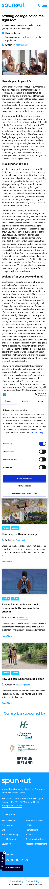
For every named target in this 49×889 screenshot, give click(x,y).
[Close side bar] (4, 852)
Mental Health (32, 830)
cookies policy (36, 432)
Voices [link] (15, 528)
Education (6, 844)
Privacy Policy (16, 882)
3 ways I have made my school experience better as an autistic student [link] (20, 608)
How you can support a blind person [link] (23, 679)
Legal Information (10, 839)
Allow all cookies (24, 478)
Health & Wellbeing (34, 821)
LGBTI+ (29, 825)
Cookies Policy (33, 882)
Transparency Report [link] (12, 806)
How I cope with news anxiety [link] (19, 534)
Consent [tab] (9, 401)
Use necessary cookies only (24, 493)
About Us (30, 835)
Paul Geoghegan (23, 685)
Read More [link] (7, 562)
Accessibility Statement (36, 844)
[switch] (42, 452)
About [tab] (40, 401)
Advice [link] (6, 528)
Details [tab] (24, 401)
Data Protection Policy (36, 839)
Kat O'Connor (22, 45)
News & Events (8, 821)
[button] (44, 5)
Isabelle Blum (22, 618)
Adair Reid (20, 540)
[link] (16, 781)
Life (3, 830)
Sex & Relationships (10, 835)
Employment (8, 825)
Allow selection (24, 486)
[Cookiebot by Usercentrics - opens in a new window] (35, 394)
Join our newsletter (12, 868)
